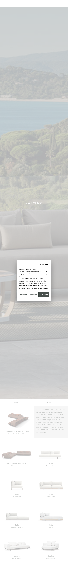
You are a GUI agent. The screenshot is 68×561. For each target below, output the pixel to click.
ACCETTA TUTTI (44, 294)
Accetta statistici (33, 294)
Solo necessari (23, 294)
